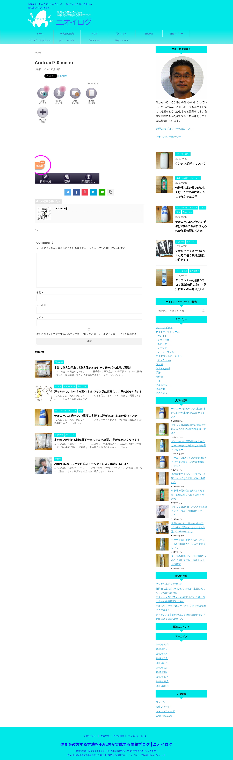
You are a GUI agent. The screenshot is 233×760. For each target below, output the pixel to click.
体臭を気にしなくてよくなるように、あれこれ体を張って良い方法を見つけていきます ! (116, 751)
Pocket (62, 76)
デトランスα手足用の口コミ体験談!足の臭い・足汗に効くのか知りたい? (190, 284)
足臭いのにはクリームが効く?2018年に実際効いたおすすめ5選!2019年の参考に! (188, 527)
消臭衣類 (148, 33)
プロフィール (94, 40)
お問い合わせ (90, 736)
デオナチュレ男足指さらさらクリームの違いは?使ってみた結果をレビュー (188, 445)
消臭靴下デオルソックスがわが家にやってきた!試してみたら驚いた (188, 478)
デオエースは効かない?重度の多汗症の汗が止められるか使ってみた (96, 415)
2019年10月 (162, 644)
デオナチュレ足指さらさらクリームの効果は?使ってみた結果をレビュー (188, 543)
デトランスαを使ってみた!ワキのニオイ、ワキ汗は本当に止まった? (189, 511)
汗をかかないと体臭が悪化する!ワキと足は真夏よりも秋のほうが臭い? (97, 391)
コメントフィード (165, 711)
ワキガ (94, 33)
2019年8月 (162, 649)
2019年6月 (162, 658)
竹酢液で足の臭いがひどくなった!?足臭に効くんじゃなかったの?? (190, 192)
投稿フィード (163, 706)
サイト (39, 317)
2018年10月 (162, 686)
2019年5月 (162, 662)
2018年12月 (162, 676)
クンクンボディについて (190, 163)
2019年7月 (162, 653)
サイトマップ (121, 40)
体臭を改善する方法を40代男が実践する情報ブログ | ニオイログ (117, 744)
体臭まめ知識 (67, 33)
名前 (39, 292)
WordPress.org (164, 715)
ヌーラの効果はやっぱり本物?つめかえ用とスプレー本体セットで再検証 (188, 560)
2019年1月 (161, 672)
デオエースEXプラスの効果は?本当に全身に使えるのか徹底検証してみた (191, 226)
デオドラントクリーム (40, 40)
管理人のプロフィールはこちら (174, 128)
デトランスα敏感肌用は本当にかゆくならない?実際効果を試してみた (188, 429)
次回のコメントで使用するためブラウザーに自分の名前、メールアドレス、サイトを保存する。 (87, 333)
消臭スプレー (176, 33)
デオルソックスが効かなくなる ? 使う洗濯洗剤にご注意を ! (190, 255)
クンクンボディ (67, 40)
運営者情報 (119, 736)
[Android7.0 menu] (93, 192)
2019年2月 (162, 667)
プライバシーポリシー (168, 136)
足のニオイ (121, 33)
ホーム (39, 33)
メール (41, 304)
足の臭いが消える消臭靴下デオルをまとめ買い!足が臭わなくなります (97, 439)
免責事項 (105, 736)
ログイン (160, 702)
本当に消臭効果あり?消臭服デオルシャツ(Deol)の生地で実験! (92, 367)
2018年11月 (162, 681)
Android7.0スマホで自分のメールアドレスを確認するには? (91, 463)
